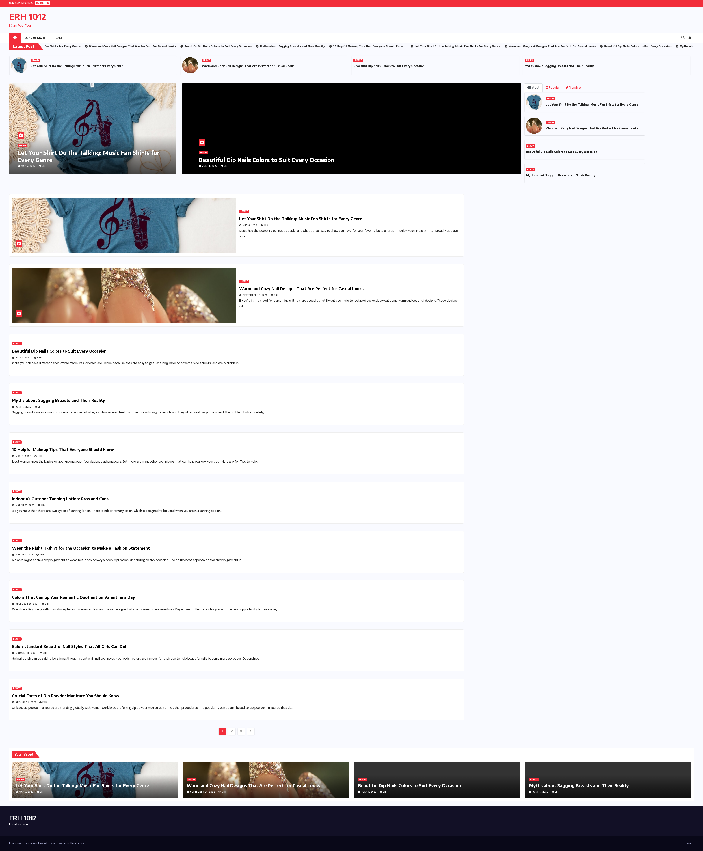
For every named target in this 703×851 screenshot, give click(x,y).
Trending (574, 87)
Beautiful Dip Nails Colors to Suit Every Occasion (217, 66)
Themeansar (77, 843)
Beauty (35, 60)
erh (44, 166)
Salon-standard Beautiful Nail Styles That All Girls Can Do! (69, 646)
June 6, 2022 (210, 166)
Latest (535, 87)
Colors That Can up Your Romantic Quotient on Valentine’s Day (73, 597)
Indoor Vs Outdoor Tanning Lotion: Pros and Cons (60, 498)
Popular (553, 87)
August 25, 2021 (26, 702)
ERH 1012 (27, 16)
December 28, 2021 (27, 604)
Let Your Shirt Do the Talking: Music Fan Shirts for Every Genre (89, 156)
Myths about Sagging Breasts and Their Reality (388, 66)
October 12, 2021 (26, 653)
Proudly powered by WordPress (27, 843)
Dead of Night (35, 37)
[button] (683, 37)
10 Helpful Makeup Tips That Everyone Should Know (563, 66)
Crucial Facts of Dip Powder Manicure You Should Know (65, 695)
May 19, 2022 (24, 456)
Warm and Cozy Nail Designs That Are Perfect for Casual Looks (77, 66)
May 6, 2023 (28, 166)
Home (689, 843)
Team (58, 37)
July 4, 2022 (23, 358)
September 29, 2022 (255, 295)
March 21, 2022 (25, 505)
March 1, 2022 (25, 555)
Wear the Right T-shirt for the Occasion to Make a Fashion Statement (81, 547)
